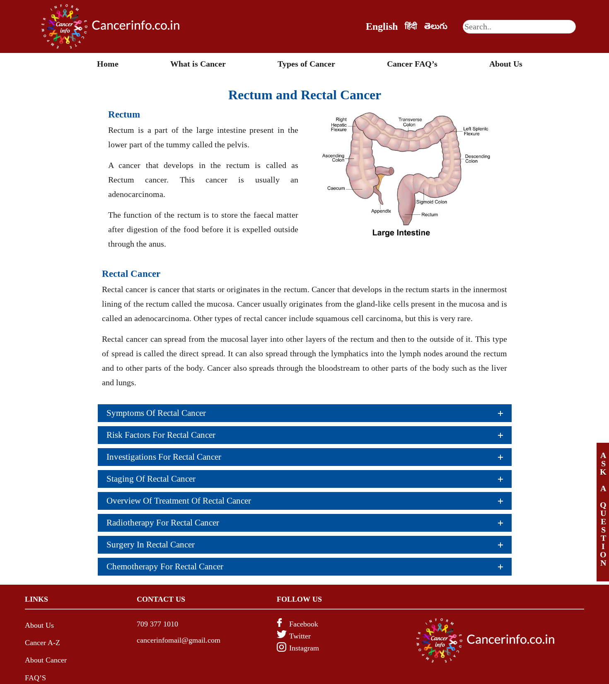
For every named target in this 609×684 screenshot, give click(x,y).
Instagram (304, 648)
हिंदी (411, 26)
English (382, 26)
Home (107, 63)
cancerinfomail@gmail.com (178, 640)
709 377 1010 (157, 624)
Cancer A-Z (42, 642)
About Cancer (46, 660)
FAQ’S (35, 678)
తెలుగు (435, 26)
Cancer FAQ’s (412, 63)
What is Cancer (198, 63)
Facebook (303, 624)
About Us (505, 63)
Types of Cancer (306, 63)
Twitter (300, 636)
